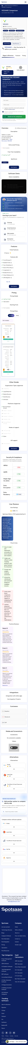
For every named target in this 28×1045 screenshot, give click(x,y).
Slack (3, 1013)
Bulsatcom (7, 717)
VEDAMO (5, 24)
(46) (7, 69)
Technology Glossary (7, 930)
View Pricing (7, 43)
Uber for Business (6, 1004)
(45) (16, 511)
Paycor (3, 1028)
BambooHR (4, 1025)
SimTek (8, 849)
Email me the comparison (15, 116)
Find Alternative (5, 939)
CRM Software (5, 963)
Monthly (11, 315)
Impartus (8, 858)
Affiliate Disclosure (21, 128)
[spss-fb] (14, 1033)
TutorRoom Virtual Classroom (14, 784)
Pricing (3, 945)
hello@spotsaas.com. (14, 901)
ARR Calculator (19, 961)
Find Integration (5, 942)
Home (16, 927)
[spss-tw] (3, 1033)
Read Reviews (16, 43)
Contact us (17, 939)
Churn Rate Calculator (20, 967)
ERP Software (5, 974)
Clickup (3, 1010)
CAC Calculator (19, 973)
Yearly (17, 315)
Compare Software (6, 936)
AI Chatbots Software (7, 966)
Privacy (6, 1036)
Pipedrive (4, 1007)
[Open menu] (25, 2)
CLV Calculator (18, 970)
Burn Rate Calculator (20, 979)
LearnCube (9, 774)
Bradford (7, 711)
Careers (17, 942)
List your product (6, 927)
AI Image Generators (7, 985)
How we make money (20, 936)
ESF (6, 722)
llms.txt (16, 1036)
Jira (2, 1019)
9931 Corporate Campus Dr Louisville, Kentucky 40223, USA (8, 1039)
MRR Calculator (19, 964)
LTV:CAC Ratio (18, 976)
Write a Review (19, 930)
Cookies (11, 1036)
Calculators (4, 947)
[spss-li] (6, 1033)
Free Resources (5, 950)
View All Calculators (20, 982)
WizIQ (8, 764)
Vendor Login (18, 945)
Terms (3, 1036)
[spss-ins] (10, 1033)
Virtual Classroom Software (11, 5)
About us (17, 933)
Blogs (3, 933)
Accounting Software (7, 977)
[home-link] (2, 5)
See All (8, 282)
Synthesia (4, 1022)
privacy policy (12, 109)
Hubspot (4, 1016)
